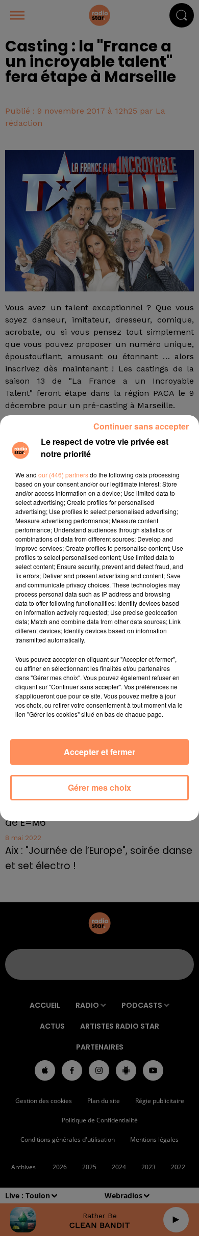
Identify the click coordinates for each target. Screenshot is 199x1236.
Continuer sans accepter (141, 426)
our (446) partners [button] (63, 474)
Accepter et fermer (99, 752)
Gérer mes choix (99, 787)
